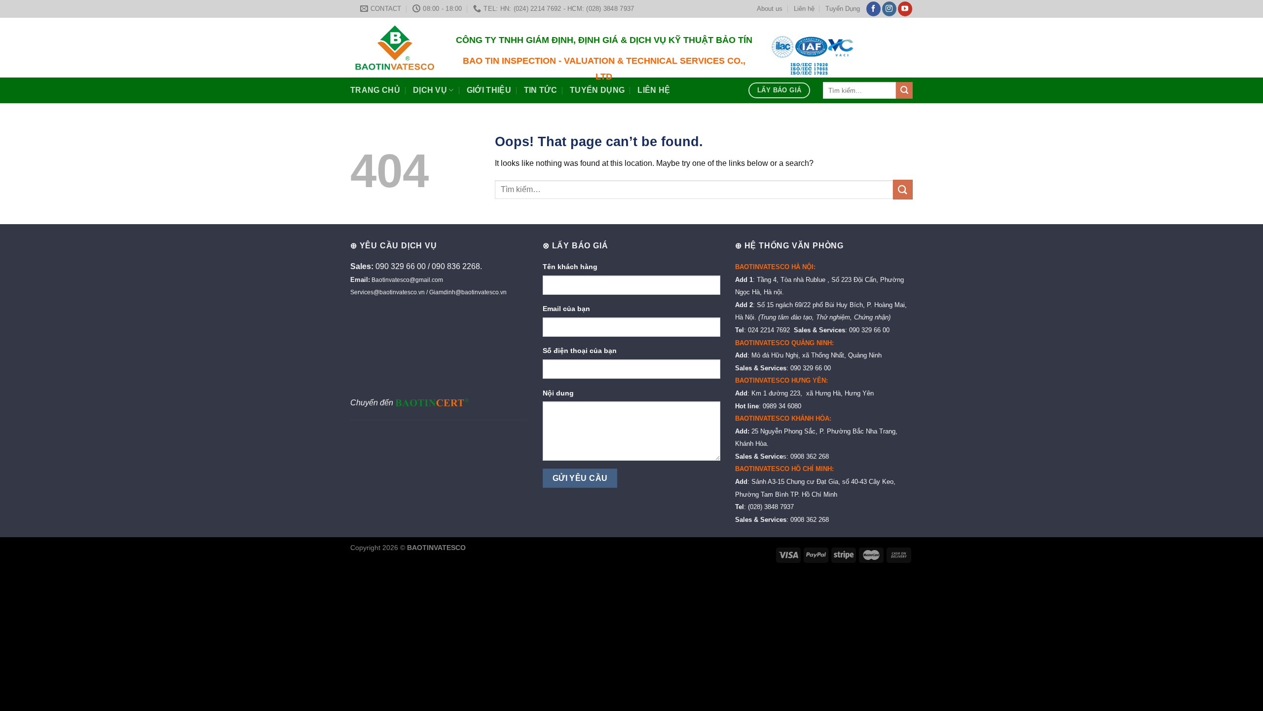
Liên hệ (804, 8)
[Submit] (903, 189)
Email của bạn (566, 309)
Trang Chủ (375, 90)
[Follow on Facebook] (873, 8)
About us (769, 8)
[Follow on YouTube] (905, 8)
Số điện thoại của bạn (580, 351)
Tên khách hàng (570, 267)
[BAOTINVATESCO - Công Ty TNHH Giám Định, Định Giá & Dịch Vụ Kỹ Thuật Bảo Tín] (394, 48)
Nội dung (558, 393)
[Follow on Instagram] (889, 8)
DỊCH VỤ (430, 90)
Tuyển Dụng (842, 8)
